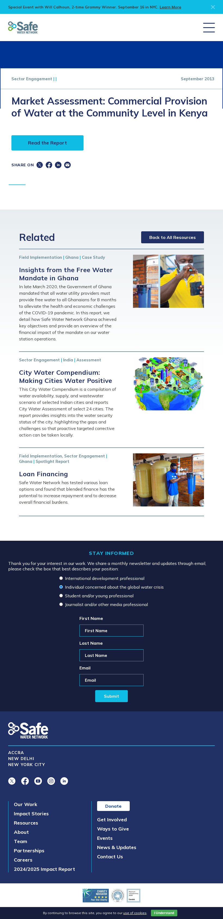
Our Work (25, 804)
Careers (23, 860)
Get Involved (112, 819)
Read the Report (47, 143)
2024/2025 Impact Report (44, 869)
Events (105, 838)
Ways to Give (113, 829)
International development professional (104, 578)
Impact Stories (31, 813)
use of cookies (135, 913)
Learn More (170, 7)
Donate (113, 806)
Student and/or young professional (99, 595)
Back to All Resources (172, 237)
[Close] (213, 7)
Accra (16, 752)
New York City (26, 764)
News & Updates (116, 847)
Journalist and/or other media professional (106, 604)
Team (20, 841)
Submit (111, 696)
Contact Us (110, 856)
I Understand (164, 913)
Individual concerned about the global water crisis (114, 587)
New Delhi (21, 758)
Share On (22, 164)
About (21, 832)
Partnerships (29, 850)
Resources (26, 823)
